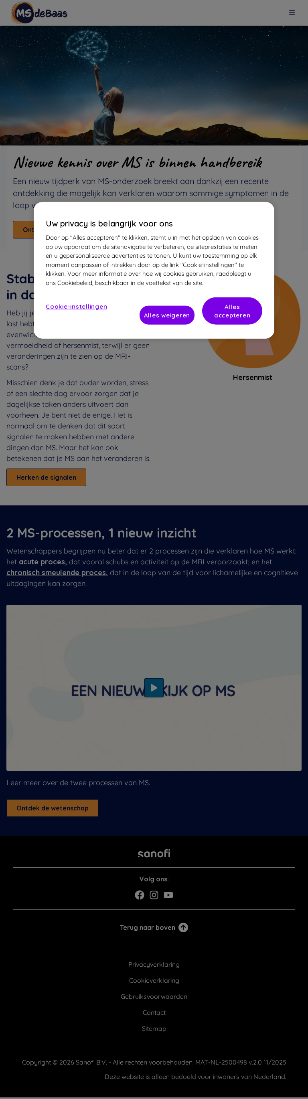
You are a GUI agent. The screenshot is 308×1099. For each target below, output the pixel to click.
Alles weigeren (167, 315)
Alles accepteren (232, 311)
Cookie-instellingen (76, 306)
